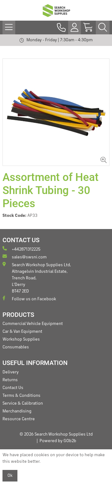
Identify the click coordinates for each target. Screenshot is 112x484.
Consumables (15, 347)
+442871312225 (26, 249)
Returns (10, 380)
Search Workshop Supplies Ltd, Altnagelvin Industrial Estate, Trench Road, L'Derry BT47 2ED (41, 278)
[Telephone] (61, 27)
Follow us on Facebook (34, 299)
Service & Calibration (22, 403)
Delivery (10, 372)
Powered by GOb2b (58, 441)
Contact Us (12, 388)
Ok (9, 475)
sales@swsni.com (29, 257)
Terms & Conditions (21, 395)
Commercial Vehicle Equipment (32, 324)
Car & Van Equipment (22, 331)
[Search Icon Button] (103, 27)
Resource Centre (18, 419)
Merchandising (16, 411)
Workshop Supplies (21, 339)
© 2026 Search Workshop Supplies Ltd (56, 434)
